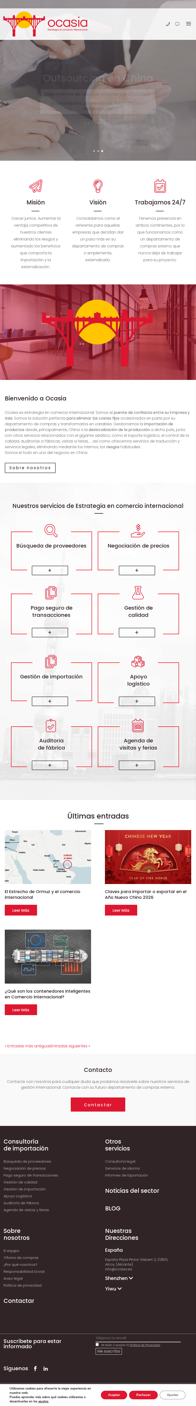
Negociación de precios (25, 1168)
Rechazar (143, 1395)
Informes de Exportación (126, 1175)
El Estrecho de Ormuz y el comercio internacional (42, 894)
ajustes (43, 1401)
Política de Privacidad (145, 1345)
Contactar (98, 1105)
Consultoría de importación (26, 1145)
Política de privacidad (23, 1285)
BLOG (112, 1208)
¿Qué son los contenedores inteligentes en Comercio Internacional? (47, 994)
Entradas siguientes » (70, 1046)
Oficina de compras (21, 1257)
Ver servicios (98, 130)
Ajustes (172, 1395)
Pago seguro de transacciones (31, 1175)
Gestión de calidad (20, 1182)
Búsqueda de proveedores (27, 1161)
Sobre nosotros (30, 468)
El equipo (11, 1250)
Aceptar (114, 1395)
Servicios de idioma (122, 1168)
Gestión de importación (25, 1189)
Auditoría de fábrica (21, 1202)
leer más (20, 910)
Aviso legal (13, 1278)
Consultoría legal (120, 1161)
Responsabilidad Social (24, 1271)
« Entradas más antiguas (28, 1046)
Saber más (50, 570)
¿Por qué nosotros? (20, 1264)
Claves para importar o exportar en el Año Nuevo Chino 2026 (145, 894)
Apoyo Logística (18, 1195)
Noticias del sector (132, 1191)
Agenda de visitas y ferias (26, 1209)
